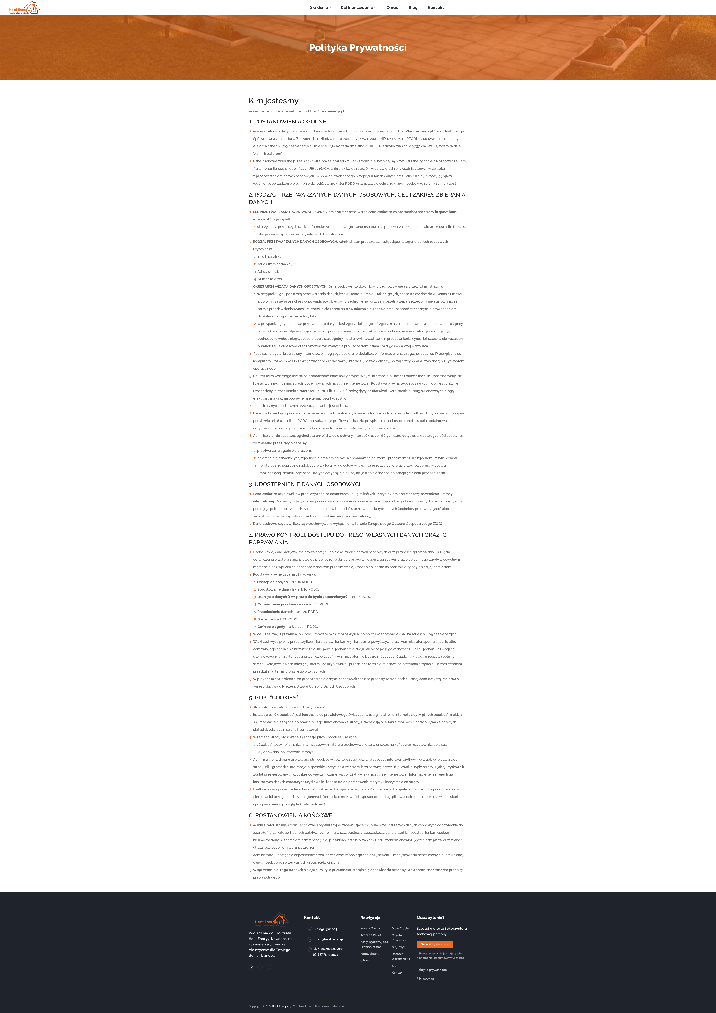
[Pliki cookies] (442, 978)
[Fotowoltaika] (374, 954)
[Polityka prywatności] (442, 970)
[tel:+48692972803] (330, 929)
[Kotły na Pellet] (374, 935)
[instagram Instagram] (268, 967)
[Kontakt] (402, 973)
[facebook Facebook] (260, 967)
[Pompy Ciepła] (374, 928)
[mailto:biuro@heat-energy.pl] (330, 939)
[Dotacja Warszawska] (402, 957)
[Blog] (402, 966)
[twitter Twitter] (251, 967)
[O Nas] (374, 960)
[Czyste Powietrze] (402, 938)
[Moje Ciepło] (402, 928)
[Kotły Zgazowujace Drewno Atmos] (374, 945)
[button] (435, 944)
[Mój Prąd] (402, 947)
